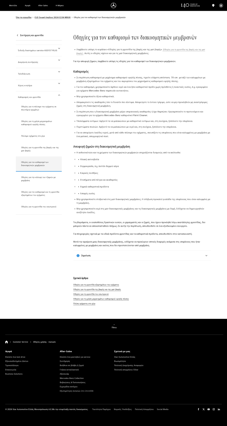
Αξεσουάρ (64, 373)
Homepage (6, 342)
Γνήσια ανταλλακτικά (69, 369)
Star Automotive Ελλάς (124, 357)
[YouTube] (208, 409)
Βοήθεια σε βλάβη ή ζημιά (72, 365)
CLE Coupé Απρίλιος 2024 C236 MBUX (53, 17)
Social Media (162, 409)
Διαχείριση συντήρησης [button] (28, 62)
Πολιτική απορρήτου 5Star (126, 369)
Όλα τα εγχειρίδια (23, 17)
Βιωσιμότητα (120, 361)
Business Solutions (13, 373)
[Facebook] (198, 409)
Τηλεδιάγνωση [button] (24, 73)
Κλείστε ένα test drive (15, 357)
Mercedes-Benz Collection (72, 378)
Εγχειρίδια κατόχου (69, 386)
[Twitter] (203, 409)
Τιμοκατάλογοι (12, 365)
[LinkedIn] (218, 409)
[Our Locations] (213, 5)
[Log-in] (221, 5)
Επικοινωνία (10, 369)
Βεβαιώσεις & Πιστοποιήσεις (73, 382)
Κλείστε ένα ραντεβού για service (75, 357)
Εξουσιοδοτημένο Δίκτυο (16, 361)
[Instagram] (213, 409)
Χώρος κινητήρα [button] (25, 85)
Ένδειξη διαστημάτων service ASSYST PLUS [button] (37, 50)
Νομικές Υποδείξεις (123, 409)
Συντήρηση (65, 361)
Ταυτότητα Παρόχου (101, 409)
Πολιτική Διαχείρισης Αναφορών (128, 365)
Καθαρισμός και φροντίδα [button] (29, 97)
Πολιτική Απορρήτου (144, 409)
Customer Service (20, 342)
